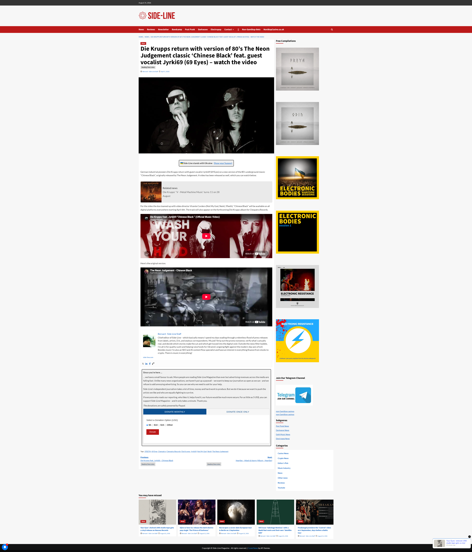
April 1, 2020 (165, 71)
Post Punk (190, 29)
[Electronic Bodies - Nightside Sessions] (297, 177)
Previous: (156, 459)
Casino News (283, 453)
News (141, 29)
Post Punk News (282, 426)
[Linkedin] (146, 364)
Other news (283, 478)
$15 (162, 425)
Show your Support (223, 163)
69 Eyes (154, 451)
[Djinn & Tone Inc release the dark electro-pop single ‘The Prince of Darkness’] (196, 512)
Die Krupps (185, 451)
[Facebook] (150, 364)
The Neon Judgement (220, 451)
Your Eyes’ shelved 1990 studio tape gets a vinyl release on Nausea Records (157, 529)
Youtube (281, 488)
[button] (331, 29)
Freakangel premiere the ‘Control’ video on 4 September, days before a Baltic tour (314, 530)
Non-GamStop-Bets (251, 29)
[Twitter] (143, 364)
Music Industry (284, 468)
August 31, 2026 (165, 533)
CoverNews (253, 548)
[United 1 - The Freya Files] (297, 69)
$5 (150, 425)
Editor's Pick (283, 463)
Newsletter (163, 29)
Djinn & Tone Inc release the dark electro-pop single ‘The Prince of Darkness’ (197, 529)
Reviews (151, 29)
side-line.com (148, 357)
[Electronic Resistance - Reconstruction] (297, 286)
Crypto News (283, 458)
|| (238, 29)
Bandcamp (177, 29)
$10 (156, 425)
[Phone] (153, 364)
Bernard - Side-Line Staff (150, 71)
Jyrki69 (194, 451)
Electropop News (283, 438)
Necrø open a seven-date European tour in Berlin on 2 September (235, 529)
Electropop (216, 29)
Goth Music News (283, 434)
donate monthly (175, 412)
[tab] (174, 412)
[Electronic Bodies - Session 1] (297, 232)
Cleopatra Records (173, 451)
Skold (209, 451)
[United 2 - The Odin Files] (297, 123)
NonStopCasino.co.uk (274, 29)
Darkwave (203, 29)
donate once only (238, 412)
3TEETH (148, 451)
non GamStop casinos (285, 411)
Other (170, 425)
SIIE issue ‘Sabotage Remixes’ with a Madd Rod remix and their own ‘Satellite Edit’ (275, 530)
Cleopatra (162, 451)
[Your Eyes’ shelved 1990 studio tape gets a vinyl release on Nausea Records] (157, 512)
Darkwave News (282, 430)
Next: (254, 459)
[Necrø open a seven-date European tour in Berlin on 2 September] (236, 512)
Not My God (202, 451)
